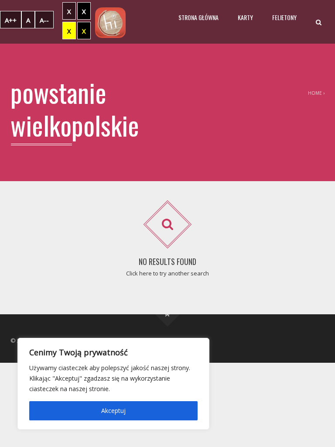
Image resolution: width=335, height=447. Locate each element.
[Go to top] (167, 314)
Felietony (284, 17)
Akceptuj (113, 410)
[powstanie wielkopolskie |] (110, 22)
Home (315, 93)
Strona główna (198, 17)
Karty (245, 17)
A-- (44, 20)
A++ (11, 20)
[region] (113, 384)
